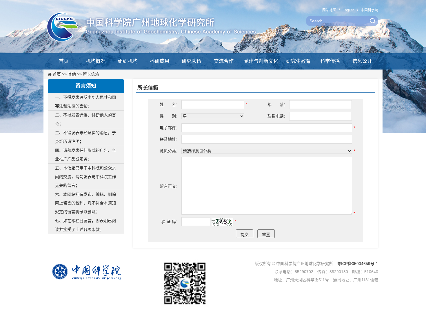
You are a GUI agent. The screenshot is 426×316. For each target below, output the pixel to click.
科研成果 (160, 61)
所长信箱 (91, 74)
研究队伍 (191, 61)
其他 (72, 74)
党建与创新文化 (261, 61)
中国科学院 (369, 10)
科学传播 (330, 61)
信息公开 (362, 61)
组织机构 (128, 61)
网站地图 (329, 10)
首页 (64, 61)
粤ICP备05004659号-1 (357, 263)
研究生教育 (298, 61)
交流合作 (224, 61)
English (348, 10)
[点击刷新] (222, 222)
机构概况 (95, 61)
